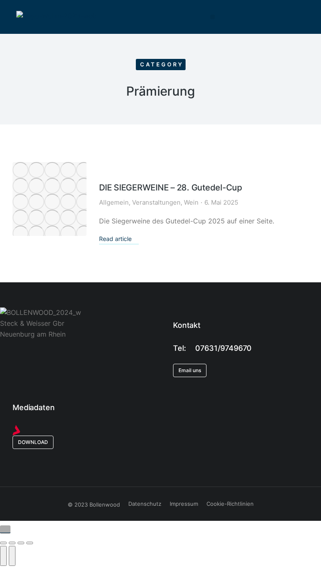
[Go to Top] (5, 529)
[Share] (12, 543)
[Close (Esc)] (3, 543)
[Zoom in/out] (29, 543)
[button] (212, 17)
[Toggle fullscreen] (21, 543)
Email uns (189, 370)
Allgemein (114, 202)
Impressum (184, 503)
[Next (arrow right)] (12, 556)
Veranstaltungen (156, 202)
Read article (115, 238)
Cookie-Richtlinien (230, 503)
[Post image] (50, 199)
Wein (191, 202)
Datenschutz (144, 503)
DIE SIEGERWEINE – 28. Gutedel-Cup (170, 188)
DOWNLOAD (33, 442)
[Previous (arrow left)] (3, 556)
